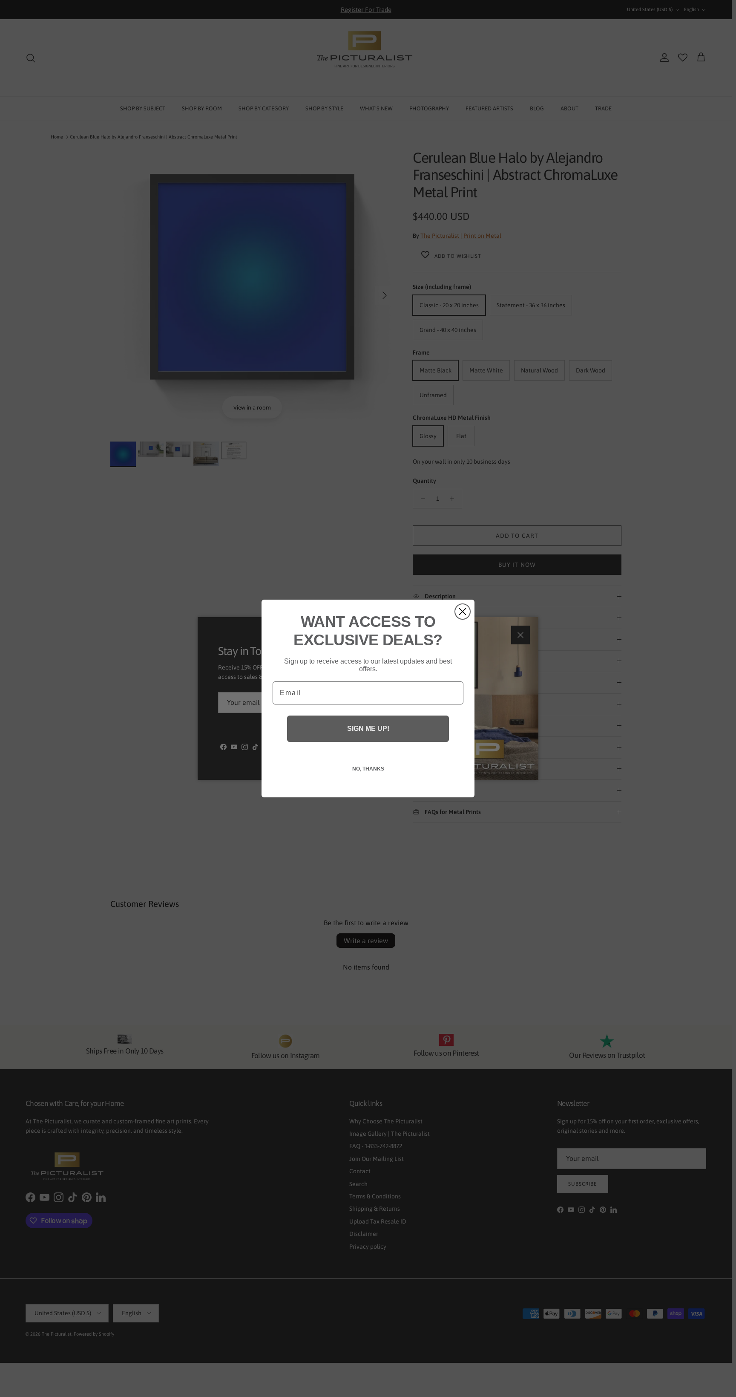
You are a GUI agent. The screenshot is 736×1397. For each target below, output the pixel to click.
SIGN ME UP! (368, 728)
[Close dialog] (462, 611)
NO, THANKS (368, 769)
